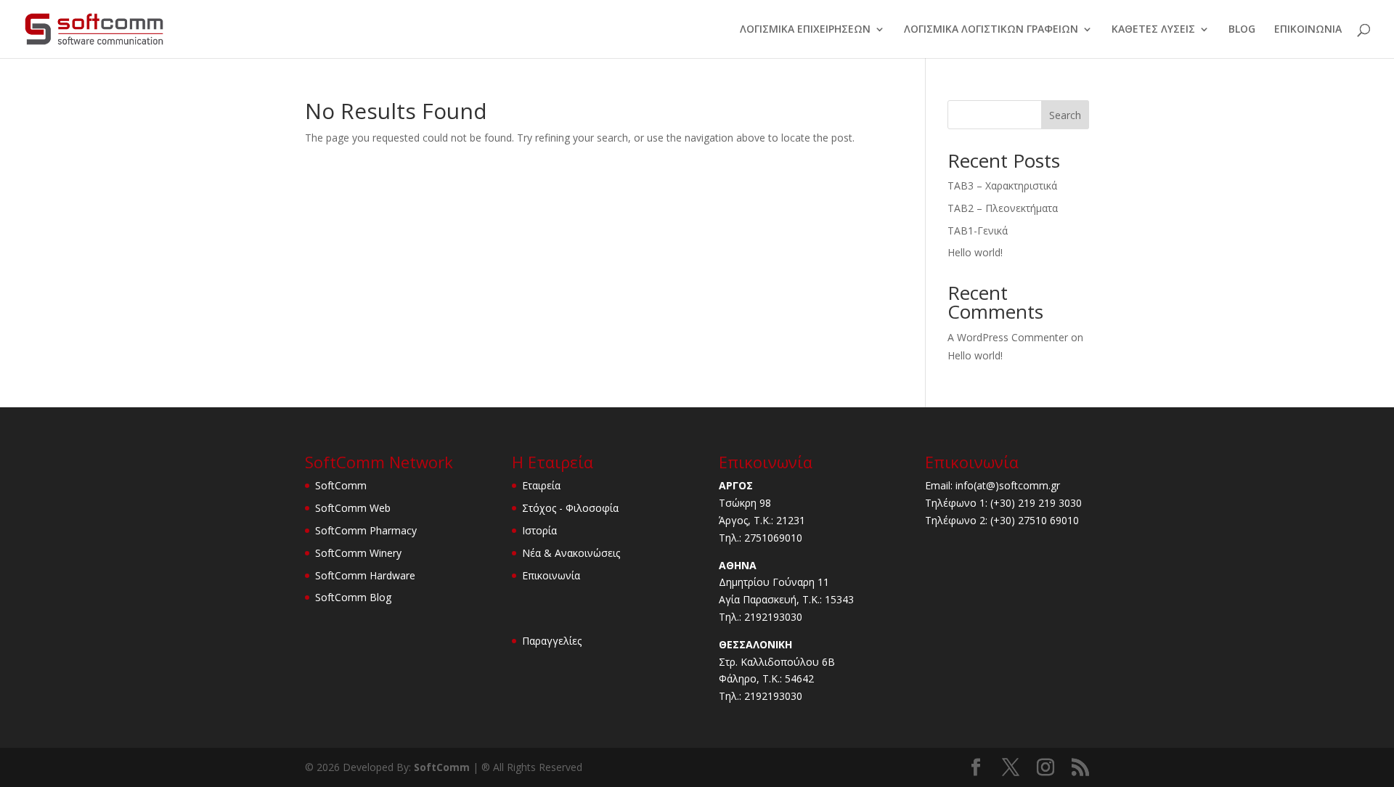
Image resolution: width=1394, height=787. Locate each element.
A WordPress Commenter (1007, 337)
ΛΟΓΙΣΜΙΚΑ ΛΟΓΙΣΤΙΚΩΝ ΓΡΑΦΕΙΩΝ (991, 30)
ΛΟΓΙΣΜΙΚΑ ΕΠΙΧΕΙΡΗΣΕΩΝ (805, 30)
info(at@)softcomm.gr (1007, 485)
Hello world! (975, 252)
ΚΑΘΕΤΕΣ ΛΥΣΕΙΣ (1153, 30)
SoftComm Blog (353, 597)
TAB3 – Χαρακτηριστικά (1002, 185)
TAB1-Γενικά (977, 230)
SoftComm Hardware (365, 575)
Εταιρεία (541, 485)
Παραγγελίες (552, 641)
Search (1065, 115)
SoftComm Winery (358, 553)
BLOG (1241, 30)
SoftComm (341, 485)
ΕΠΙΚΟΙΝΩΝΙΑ (1308, 30)
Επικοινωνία (551, 575)
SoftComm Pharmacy (366, 530)
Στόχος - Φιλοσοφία (570, 508)
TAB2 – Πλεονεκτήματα (1002, 208)
